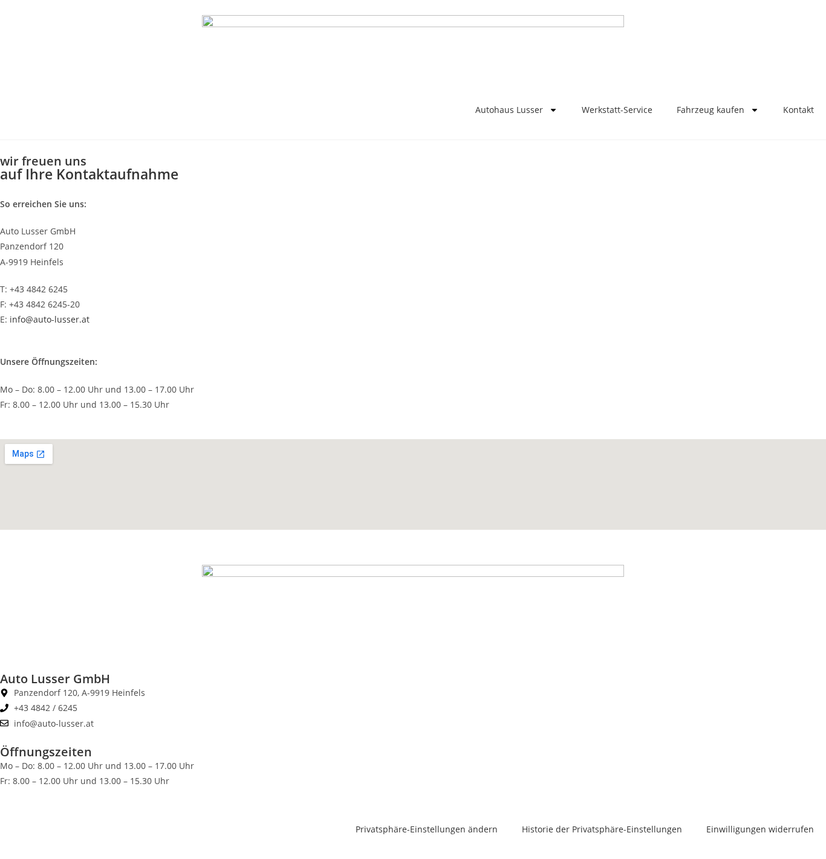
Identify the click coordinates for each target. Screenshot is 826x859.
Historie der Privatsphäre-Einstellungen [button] (602, 829)
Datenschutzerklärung (101, 638)
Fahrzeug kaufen (710, 109)
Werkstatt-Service (617, 109)
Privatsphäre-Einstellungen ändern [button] (427, 829)
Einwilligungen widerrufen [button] (760, 829)
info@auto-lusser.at (49, 319)
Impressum (23, 638)
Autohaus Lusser (509, 109)
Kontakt (798, 109)
